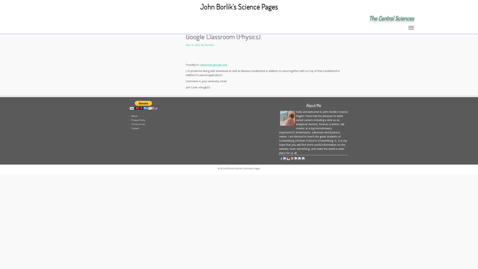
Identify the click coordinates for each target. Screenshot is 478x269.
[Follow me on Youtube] (92, 18)
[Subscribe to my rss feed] (67, 18)
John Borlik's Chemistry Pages (245, 168)
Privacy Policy (138, 120)
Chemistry (208, 45)
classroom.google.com (213, 65)
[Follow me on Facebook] (82, 18)
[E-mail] (72, 18)
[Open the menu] (411, 28)
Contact (135, 128)
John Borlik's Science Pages (239, 6)
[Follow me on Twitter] (77, 18)
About (134, 116)
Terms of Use (138, 124)
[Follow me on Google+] (87, 18)
